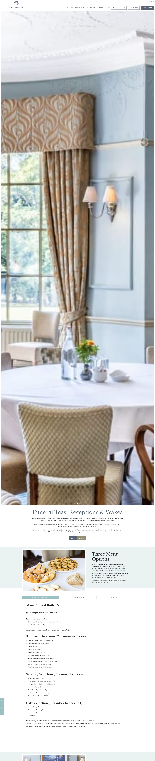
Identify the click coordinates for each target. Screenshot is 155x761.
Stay (63, 7)
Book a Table (133, 7)
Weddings (74, 7)
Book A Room (147, 7)
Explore (101, 7)
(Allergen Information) (119, 570)
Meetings (93, 7)
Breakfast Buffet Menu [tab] (77, 597)
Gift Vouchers (119, 7)
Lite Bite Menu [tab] (114, 597)
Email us (81, 538)
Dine (68, 7)
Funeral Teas (84, 7)
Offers (107, 7)
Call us (73, 538)
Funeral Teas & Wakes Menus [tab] (40, 597)
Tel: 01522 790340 (131, 2)
